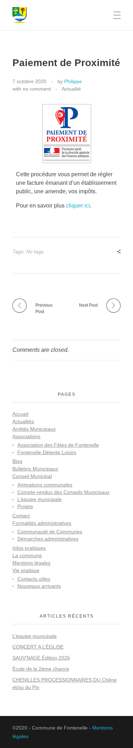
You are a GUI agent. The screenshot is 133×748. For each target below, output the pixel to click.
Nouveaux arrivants (39, 586)
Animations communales (44, 485)
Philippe (73, 81)
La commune (27, 555)
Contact (21, 515)
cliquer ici (78, 206)
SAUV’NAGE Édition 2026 (41, 658)
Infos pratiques (29, 548)
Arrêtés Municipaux (34, 429)
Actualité (71, 89)
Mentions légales (31, 563)
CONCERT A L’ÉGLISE (37, 647)
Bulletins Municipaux (35, 469)
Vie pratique (25, 570)
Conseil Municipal (32, 476)
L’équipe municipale (39, 499)
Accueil (20, 414)
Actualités (23, 421)
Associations (26, 436)
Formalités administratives (41, 523)
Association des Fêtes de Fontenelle (58, 445)
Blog (17, 461)
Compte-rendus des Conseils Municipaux (63, 492)
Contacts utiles (33, 579)
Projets (25, 506)
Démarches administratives (47, 539)
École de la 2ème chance (40, 669)
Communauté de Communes (49, 531)
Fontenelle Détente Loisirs (46, 452)
